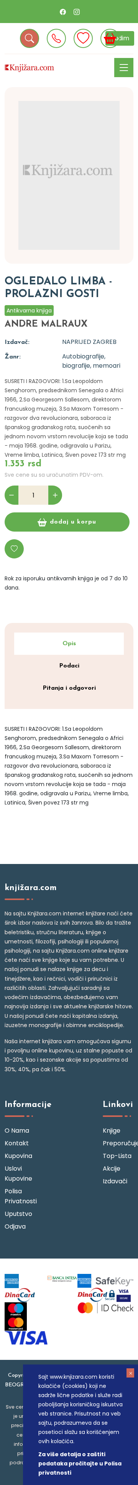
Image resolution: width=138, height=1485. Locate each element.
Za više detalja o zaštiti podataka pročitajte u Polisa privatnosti (80, 1463)
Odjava (15, 1226)
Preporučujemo (118, 1143)
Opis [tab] (69, 644)
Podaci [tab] (69, 666)
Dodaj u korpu (73, 522)
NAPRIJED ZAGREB (89, 341)
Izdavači (115, 1181)
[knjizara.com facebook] (63, 11)
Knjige (111, 1130)
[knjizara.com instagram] (77, 11)
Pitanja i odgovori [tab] (69, 688)
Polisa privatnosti (20, 1196)
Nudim (119, 38)
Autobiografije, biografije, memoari (91, 361)
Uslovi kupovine (18, 1173)
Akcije (111, 1168)
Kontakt (17, 1143)
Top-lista (117, 1155)
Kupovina (18, 1155)
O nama (17, 1130)
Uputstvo (18, 1213)
